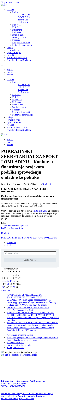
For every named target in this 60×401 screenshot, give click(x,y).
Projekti (15, 12)
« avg (3, 290)
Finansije (16, 40)
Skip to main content (10, 2)
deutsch (10, 74)
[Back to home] (4, 5)
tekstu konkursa (40, 211)
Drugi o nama (18, 35)
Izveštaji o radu (19, 37)
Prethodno (11, 242)
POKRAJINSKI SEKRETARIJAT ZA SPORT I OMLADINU (29, 238)
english (10, 72)
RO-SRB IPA (24, 17)
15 (14, 281)
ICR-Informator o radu (17, 57)
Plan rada (16, 25)
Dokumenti (17, 30)
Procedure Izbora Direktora (19, 60)
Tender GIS (23, 20)
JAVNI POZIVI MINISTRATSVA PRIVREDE (28, 307)
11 (3, 281)
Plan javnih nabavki (21, 42)
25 (3, 287)
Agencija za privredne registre (20, 335)
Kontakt (10, 55)
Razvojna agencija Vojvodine (20, 345)
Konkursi (46, 184)
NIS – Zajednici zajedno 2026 (20, 310)
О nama (10, 9)
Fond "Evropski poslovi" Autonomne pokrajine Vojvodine (32, 337)
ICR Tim (16, 27)
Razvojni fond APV (15, 347)
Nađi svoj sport (24, 22)
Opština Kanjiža (14, 52)
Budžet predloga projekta (12, 228)
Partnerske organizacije (22, 45)
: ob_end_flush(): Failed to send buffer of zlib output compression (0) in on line (27, 396)
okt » (10, 290)
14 (11, 281)
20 (8, 284)
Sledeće (10, 245)
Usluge (10, 47)
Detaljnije (5, 233)
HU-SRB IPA (24, 14)
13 (8, 281)
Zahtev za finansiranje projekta (14, 225)
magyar (10, 69)
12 (5, 281)
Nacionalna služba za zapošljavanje (22, 340)
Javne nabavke (13, 50)
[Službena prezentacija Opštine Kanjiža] (19, 355)
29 (14, 287)
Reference (16, 32)
